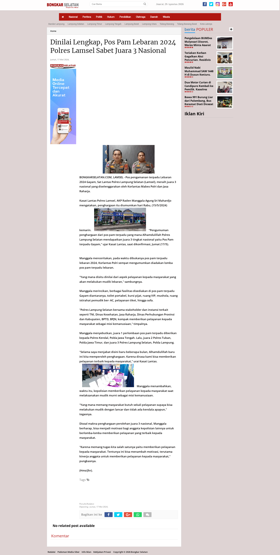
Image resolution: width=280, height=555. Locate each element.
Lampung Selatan (76, 24)
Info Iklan (86, 551)
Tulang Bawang (167, 24)
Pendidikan (125, 17)
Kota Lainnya (206, 24)
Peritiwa (87, 17)
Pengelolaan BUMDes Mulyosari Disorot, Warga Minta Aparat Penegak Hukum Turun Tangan (200, 45)
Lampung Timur (94, 24)
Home (53, 31)
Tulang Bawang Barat (187, 24)
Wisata (166, 17)
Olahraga (140, 17)
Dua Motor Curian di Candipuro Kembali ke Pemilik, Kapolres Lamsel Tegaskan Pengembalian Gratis (199, 89)
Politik (99, 17)
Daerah (154, 17)
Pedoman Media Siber (69, 551)
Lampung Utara (149, 24)
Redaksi (51, 551)
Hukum (111, 17)
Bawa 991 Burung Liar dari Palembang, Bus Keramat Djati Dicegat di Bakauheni (199, 102)
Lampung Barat (132, 24)
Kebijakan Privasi (102, 551)
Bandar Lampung (56, 24)
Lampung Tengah (113, 24)
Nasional (73, 17)
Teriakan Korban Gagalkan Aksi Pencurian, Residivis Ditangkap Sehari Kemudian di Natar (198, 60)
